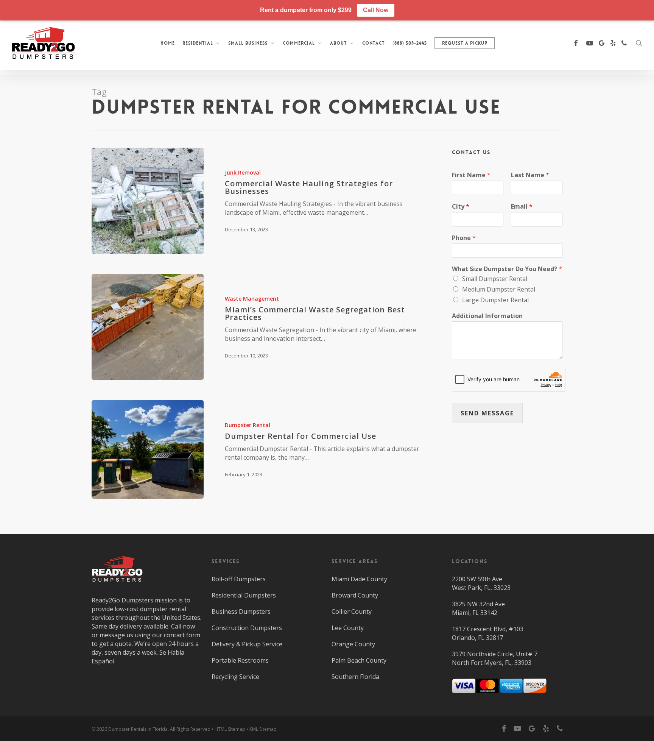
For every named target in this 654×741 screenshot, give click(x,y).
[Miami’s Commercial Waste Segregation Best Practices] (148, 327)
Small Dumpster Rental (494, 279)
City (460, 207)
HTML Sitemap (230, 729)
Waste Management (252, 298)
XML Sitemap (263, 729)
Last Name (530, 175)
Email (522, 207)
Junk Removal (243, 172)
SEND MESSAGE (487, 413)
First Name (471, 175)
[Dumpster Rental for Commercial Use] (148, 449)
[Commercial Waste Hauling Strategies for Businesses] (148, 201)
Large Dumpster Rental (495, 300)
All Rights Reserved (190, 729)
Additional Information (487, 316)
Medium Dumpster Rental (498, 289)
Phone (464, 238)
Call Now (375, 10)
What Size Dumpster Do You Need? (507, 269)
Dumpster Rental (247, 425)
